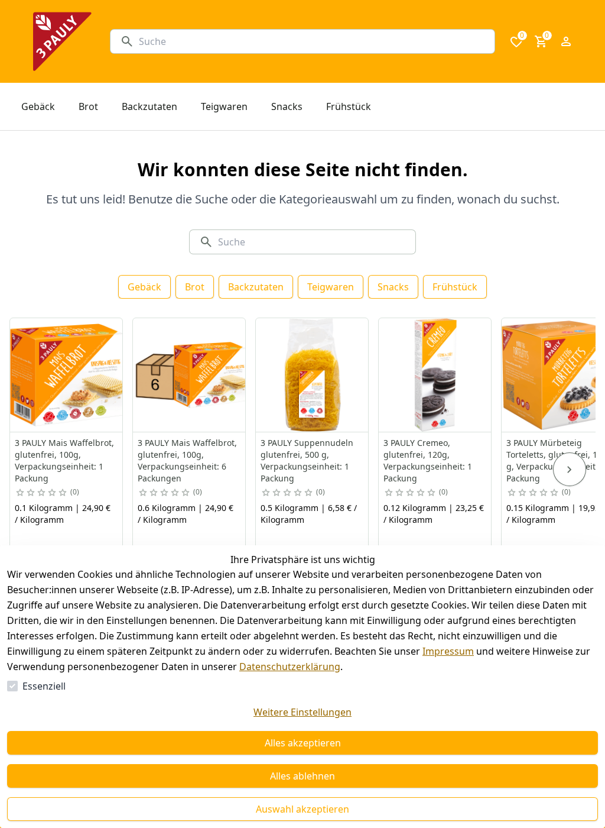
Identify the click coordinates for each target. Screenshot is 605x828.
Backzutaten (256, 286)
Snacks (393, 286)
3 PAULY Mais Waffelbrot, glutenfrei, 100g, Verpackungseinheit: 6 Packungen (187, 460)
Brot (194, 286)
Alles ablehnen (302, 775)
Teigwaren (330, 286)
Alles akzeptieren (303, 742)
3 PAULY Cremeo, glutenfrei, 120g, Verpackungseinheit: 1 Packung (427, 460)
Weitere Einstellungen (302, 712)
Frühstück (454, 286)
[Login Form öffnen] (566, 41)
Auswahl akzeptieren (302, 809)
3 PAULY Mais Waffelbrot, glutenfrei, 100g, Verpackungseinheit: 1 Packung (64, 460)
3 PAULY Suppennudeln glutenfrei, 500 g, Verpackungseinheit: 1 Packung (307, 460)
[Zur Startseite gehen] (62, 41)
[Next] (569, 469)
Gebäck (144, 286)
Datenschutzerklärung (289, 666)
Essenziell (44, 686)
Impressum (448, 651)
